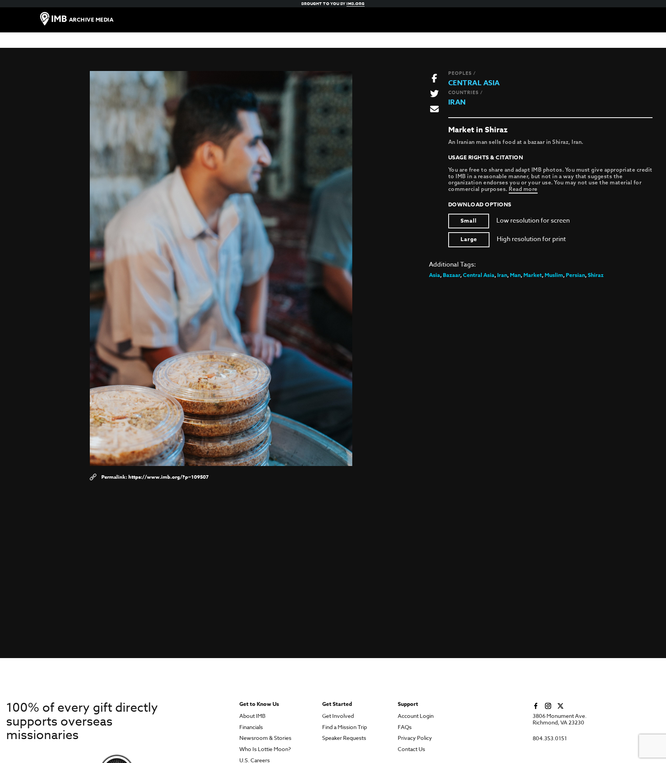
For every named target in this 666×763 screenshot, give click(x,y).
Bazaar (451, 275)
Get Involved (338, 716)
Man (515, 275)
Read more (523, 189)
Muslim (554, 275)
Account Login (416, 716)
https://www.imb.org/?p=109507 (168, 476)
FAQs (405, 727)
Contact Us (411, 749)
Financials (251, 727)
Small (469, 221)
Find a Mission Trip (344, 727)
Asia (434, 275)
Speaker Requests (344, 738)
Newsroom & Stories (265, 738)
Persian (575, 275)
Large (469, 239)
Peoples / (462, 73)
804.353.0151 (550, 738)
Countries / (465, 92)
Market (532, 275)
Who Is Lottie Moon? (265, 749)
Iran (457, 102)
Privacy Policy (415, 738)
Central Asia (474, 83)
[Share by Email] (434, 109)
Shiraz (596, 275)
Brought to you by (333, 3)
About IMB (252, 716)
